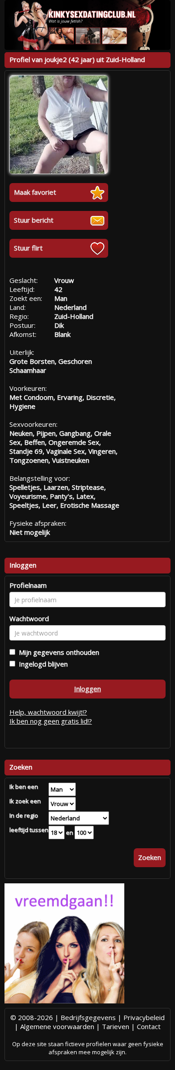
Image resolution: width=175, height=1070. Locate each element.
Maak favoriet (35, 192)
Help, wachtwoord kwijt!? (48, 711)
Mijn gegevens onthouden (57, 652)
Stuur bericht (33, 219)
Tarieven (115, 1026)
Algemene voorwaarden (57, 1026)
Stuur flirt (28, 247)
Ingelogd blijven (41, 663)
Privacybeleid (144, 1017)
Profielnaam (28, 585)
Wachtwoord (29, 618)
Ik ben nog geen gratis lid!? (50, 720)
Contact (149, 1026)
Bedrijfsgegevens (88, 1017)
